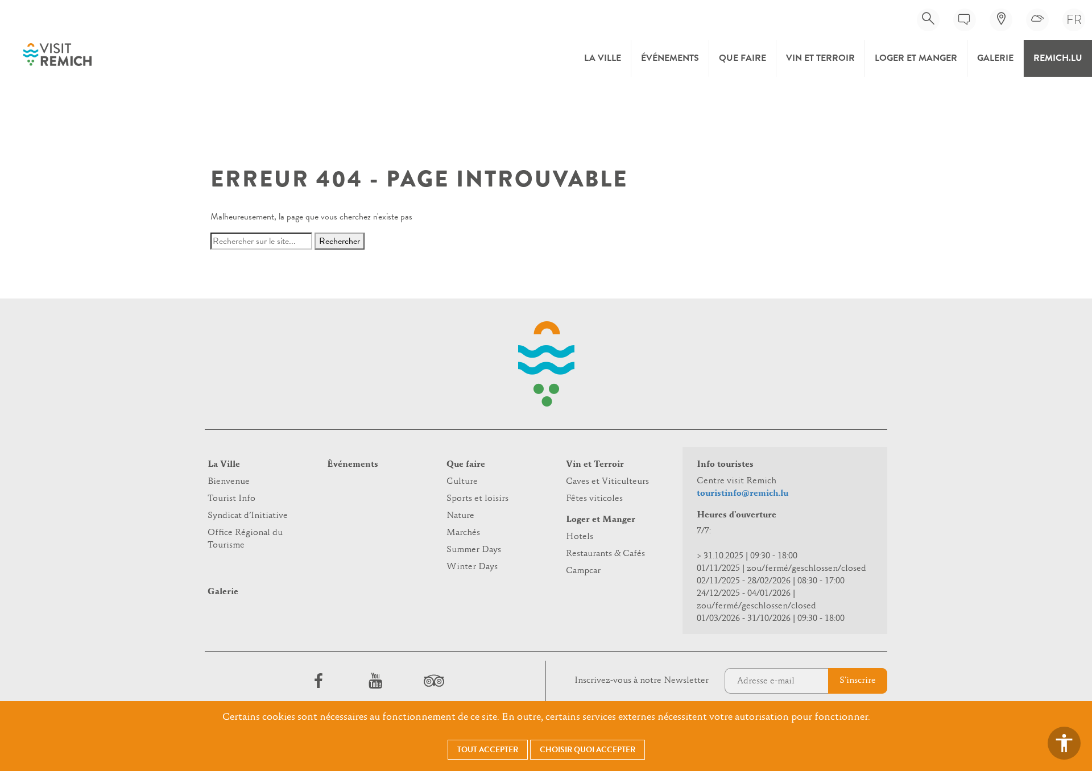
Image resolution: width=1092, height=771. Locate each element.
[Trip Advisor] (432, 680)
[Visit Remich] (57, 54)
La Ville (602, 58)
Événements (670, 58)
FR (1074, 19)
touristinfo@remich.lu (742, 493)
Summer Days (473, 549)
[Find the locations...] (1001, 20)
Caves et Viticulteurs (607, 481)
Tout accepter (487, 750)
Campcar (583, 570)
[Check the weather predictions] (1037, 20)
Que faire (742, 58)
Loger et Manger (916, 58)
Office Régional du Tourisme (245, 539)
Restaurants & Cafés (605, 553)
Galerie (995, 58)
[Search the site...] (928, 20)
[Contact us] (964, 20)
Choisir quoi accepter (587, 750)
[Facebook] (318, 680)
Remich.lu (1057, 58)
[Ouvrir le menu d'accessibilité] (1064, 743)
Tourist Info (231, 498)
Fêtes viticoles (594, 498)
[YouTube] (375, 680)
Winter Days (472, 566)
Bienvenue (229, 481)
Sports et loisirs (477, 498)
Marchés (463, 532)
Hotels (579, 536)
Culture (462, 481)
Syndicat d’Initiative (248, 515)
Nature (460, 515)
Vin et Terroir (820, 58)
